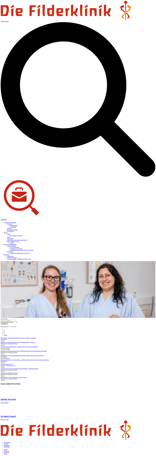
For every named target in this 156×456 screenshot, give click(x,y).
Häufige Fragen (5, 419)
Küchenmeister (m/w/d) (7, 364)
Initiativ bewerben (8, 399)
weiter (5, 335)
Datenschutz (7, 442)
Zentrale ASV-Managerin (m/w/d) (9, 373)
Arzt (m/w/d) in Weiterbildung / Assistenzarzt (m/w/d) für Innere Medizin (19, 346)
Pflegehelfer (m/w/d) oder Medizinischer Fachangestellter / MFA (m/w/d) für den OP (22, 355)
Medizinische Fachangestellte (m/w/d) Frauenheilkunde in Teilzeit (17, 342)
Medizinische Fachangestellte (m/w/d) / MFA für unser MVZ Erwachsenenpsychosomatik (24, 351)
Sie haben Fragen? (8, 416)
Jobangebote (4, 323)
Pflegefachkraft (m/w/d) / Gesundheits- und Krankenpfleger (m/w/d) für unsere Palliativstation (25, 360)
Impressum (7, 445)
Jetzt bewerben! (5, 402)
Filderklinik (7, 446)
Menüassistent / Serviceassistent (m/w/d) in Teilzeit (14, 377)
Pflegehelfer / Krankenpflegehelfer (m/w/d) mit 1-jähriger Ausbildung (18, 338)
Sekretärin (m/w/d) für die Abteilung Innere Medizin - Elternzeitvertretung (20, 368)
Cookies (6, 444)
